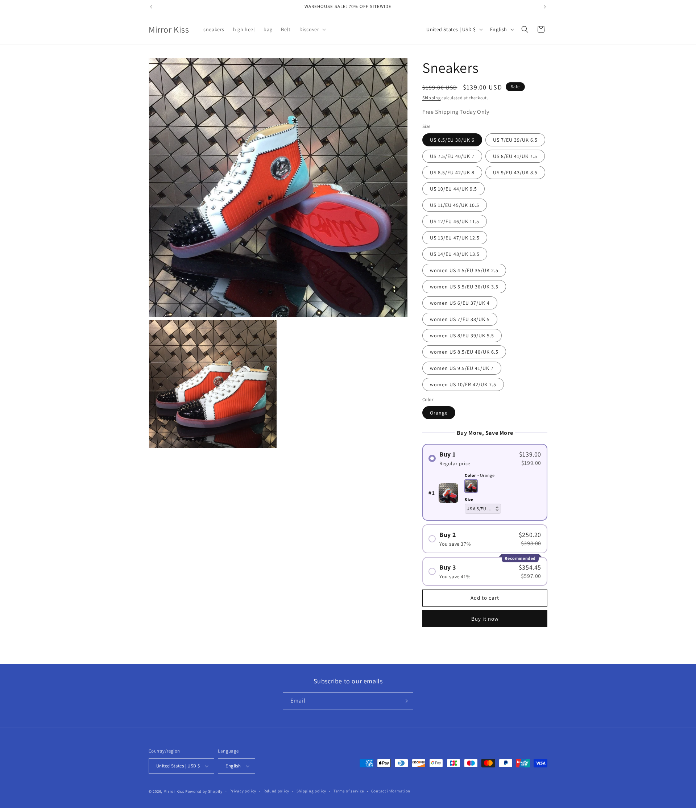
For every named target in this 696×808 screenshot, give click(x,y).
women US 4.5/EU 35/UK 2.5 (464, 270)
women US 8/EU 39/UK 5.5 (462, 335)
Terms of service (349, 791)
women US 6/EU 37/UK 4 (460, 303)
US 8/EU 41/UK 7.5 (515, 156)
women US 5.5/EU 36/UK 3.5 (464, 286)
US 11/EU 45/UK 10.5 (454, 205)
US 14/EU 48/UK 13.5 (455, 254)
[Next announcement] (545, 7)
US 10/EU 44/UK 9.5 (453, 189)
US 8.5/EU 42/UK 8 (452, 172)
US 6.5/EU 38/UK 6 (452, 140)
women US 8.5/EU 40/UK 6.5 (464, 352)
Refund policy (276, 791)
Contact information (390, 791)
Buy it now (485, 618)
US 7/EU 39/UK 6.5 (515, 140)
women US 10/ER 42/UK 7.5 (463, 384)
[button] (312, 29)
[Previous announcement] (151, 7)
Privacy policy (242, 791)
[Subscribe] (405, 700)
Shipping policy (312, 791)
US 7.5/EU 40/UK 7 (452, 156)
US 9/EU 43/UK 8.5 (515, 172)
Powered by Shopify (204, 791)
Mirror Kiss (174, 791)
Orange (439, 412)
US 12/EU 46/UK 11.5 (454, 221)
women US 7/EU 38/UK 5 (460, 319)
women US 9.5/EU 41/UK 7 (462, 368)
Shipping (431, 97)
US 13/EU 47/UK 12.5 (455, 237)
